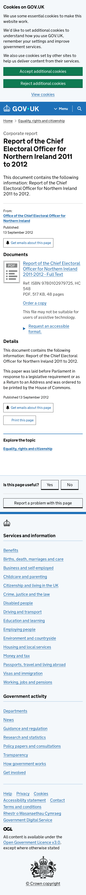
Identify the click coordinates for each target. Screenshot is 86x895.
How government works (24, 763)
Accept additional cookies (43, 71)
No (73, 484)
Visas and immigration (23, 673)
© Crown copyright (43, 883)
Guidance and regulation (25, 728)
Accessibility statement (24, 800)
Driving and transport (22, 611)
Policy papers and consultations (32, 746)
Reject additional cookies (43, 83)
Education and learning (24, 620)
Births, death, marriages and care (33, 559)
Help (7, 793)
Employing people (19, 629)
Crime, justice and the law (26, 594)
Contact (57, 800)
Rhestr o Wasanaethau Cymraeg (32, 813)
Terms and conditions (22, 806)
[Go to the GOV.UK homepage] (21, 109)
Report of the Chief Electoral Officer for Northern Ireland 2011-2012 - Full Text (51, 268)
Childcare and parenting (25, 576)
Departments (15, 710)
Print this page (22, 420)
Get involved (14, 772)
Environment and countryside (29, 638)
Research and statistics (24, 737)
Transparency (15, 754)
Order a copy (35, 303)
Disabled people (18, 603)
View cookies (43, 94)
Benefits (10, 550)
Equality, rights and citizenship (41, 121)
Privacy (23, 793)
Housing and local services (27, 646)
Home (8, 121)
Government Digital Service (27, 819)
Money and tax (16, 655)
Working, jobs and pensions (27, 682)
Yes (53, 484)
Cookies (41, 793)
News (8, 719)
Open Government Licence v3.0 (31, 842)
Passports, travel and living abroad (34, 664)
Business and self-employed (28, 567)
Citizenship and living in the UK (30, 585)
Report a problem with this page (43, 503)
